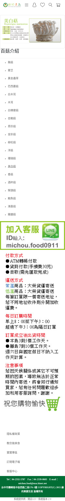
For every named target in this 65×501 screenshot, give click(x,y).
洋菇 (10, 150)
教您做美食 (13, 443)
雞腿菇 (12, 214)
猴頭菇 (12, 190)
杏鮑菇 (12, 118)
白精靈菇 (13, 110)
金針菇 (12, 134)
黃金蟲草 (13, 78)
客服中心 (12, 471)
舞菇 (10, 62)
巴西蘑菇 (13, 86)
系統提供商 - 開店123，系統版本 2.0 (32, 499)
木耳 (10, 102)
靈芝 (10, 70)
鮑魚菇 (12, 198)
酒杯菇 (12, 182)
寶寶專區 (12, 452)
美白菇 (12, 166)
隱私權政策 (13, 433)
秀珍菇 (12, 126)
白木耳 (12, 94)
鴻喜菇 (12, 206)
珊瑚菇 (12, 158)
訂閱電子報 (13, 461)
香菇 (10, 174)
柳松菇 (12, 142)
